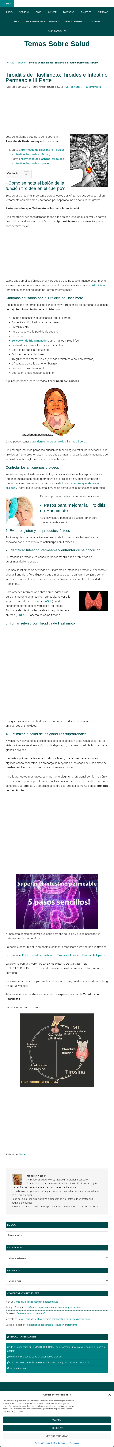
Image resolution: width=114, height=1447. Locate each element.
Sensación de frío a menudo (29, 340)
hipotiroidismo (97, 285)
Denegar (57, 1428)
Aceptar (57, 1420)
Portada (10, 62)
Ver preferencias (57, 1436)
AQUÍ (48, 601)
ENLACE (22, 615)
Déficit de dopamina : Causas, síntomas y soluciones (54, 1307)
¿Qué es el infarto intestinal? (30, 1313)
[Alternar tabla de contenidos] (25, 173)
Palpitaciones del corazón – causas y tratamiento (51, 1324)
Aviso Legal (74, 1443)
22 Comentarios (93, 87)
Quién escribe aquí (16, 1368)
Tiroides (20, 62)
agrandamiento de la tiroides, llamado (57, 441)
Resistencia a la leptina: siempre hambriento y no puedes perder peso (54, 1319)
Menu (7, 3)
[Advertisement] (57, 111)
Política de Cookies (42, 1443)
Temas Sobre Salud (57, 44)
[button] (109, 1394)
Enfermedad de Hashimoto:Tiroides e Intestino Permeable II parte (63, 955)
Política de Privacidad (60, 1443)
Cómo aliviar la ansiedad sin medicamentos (36, 1301)
